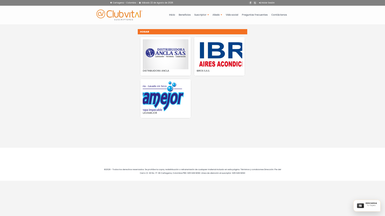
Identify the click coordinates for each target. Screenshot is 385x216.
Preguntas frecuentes (255, 14)
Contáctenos (279, 14)
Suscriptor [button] (200, 14)
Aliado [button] (216, 14)
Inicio (172, 14)
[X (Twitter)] (255, 2)
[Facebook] (250, 2)
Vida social (232, 14)
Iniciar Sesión (268, 3)
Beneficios (185, 14)
